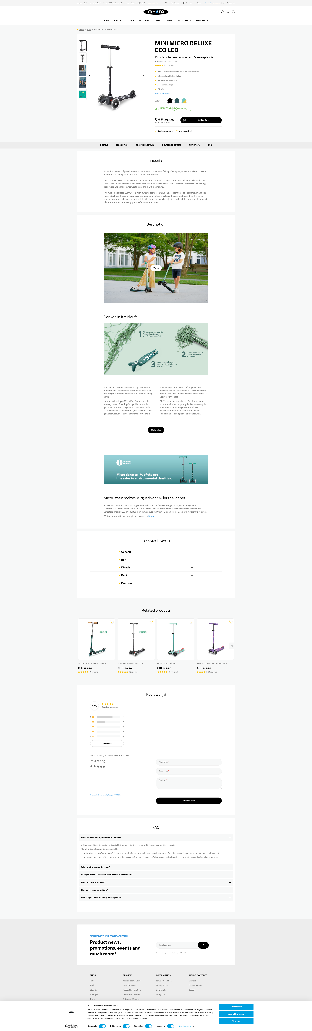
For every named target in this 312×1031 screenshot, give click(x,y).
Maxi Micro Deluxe (166, 663)
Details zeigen (185, 1026)
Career (192, 990)
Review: (162, 780)
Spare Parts (202, 20)
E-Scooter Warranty (131, 999)
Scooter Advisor (174, 3)
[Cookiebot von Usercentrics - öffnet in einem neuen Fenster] (71, 1026)
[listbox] (177, 101)
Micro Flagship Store (132, 981)
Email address (165, 945)
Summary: (163, 771)
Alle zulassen (236, 1007)
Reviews (194, 145)
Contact (192, 981)
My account (230, 3)
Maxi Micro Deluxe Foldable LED (212, 663)
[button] (222, 12)
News (199, 3)
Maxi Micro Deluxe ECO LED (131, 663)
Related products (171, 145)
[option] (170, 101)
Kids (106, 20)
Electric (130, 20)
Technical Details (145, 145)
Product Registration (132, 990)
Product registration (212, 3)
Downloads (161, 990)
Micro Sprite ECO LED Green (92, 663)
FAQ (210, 145)
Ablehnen (236, 1021)
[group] (188, 104)
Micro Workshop (130, 985)
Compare (189, 3)
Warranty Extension (131, 994)
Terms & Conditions (164, 981)
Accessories (184, 20)
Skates (169, 20)
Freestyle (144, 20)
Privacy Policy (162, 985)
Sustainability (153, 3)
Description (122, 145)
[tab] (156, 552)
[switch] (126, 1026)
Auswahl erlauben (236, 1014)
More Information (162, 93)
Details (104, 145)
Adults (117, 20)
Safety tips (160, 994)
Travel (158, 20)
